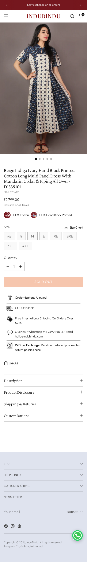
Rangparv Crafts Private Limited (23, 546)
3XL (10, 246)
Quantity (10, 258)
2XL (70, 236)
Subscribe (75, 512)
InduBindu (32, 542)
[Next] (80, 5)
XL (56, 236)
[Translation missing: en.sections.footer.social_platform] (6, 527)
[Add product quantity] (20, 266)
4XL (25, 246)
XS (9, 236)
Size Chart (76, 227)
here (37, 350)
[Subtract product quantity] (8, 266)
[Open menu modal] (6, 16)
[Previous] (6, 5)
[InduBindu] (43, 16)
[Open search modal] (72, 16)
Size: (7, 227)
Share (13, 363)
